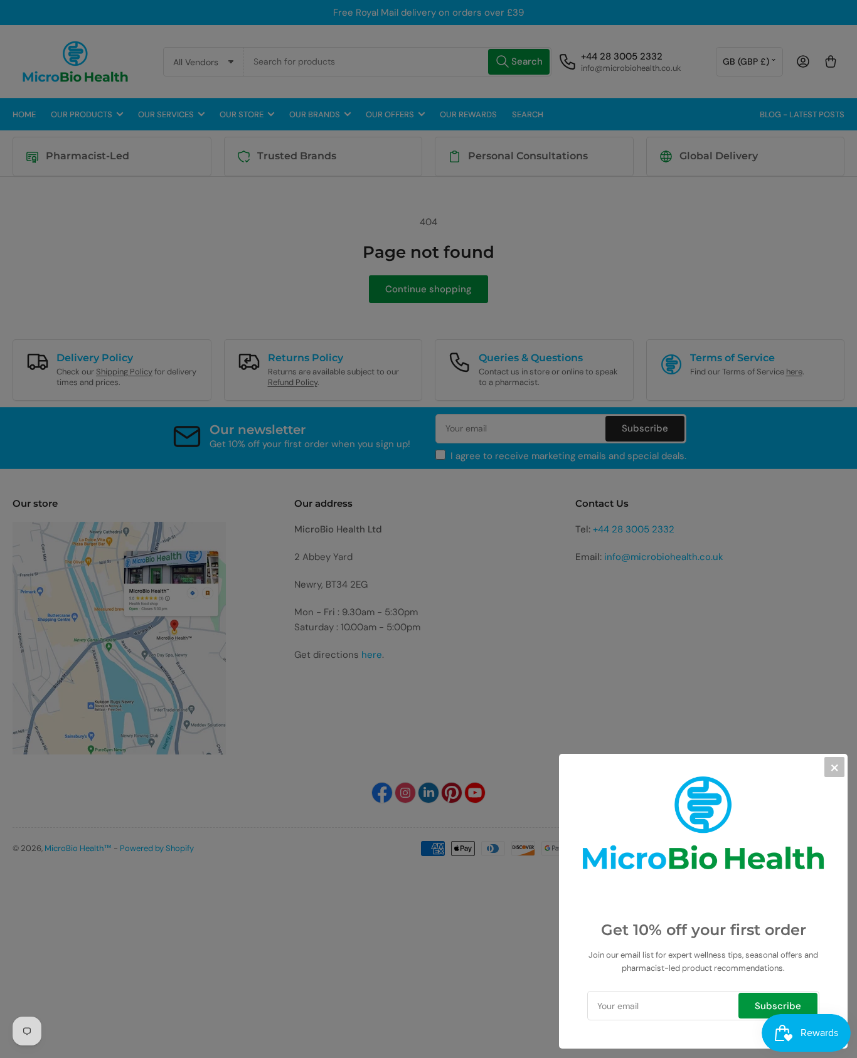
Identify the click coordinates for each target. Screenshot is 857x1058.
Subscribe (778, 1006)
